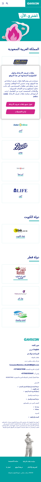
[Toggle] (3, 3)
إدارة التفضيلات (20, 112)
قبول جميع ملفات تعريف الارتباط (20, 104)
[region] (20, 92)
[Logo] (33, 3)
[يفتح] (7, 3)
